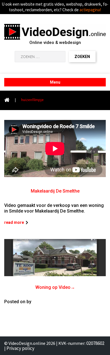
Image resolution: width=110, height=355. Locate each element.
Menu (55, 82)
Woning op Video (53, 287)
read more (14, 222)
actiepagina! (90, 9)
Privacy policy (20, 348)
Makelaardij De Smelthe (55, 191)
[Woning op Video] (55, 257)
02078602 (95, 343)
